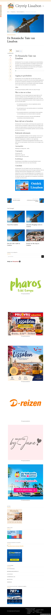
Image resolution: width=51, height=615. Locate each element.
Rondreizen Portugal (30, 609)
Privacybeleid (17, 611)
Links (33, 612)
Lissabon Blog (10, 576)
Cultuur (9, 574)
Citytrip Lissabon (28, 6)
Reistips (9, 579)
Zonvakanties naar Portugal (30, 608)
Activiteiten (10, 568)
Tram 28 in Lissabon (12, 224)
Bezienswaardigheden (11, 34)
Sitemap (28, 613)
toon (20, 51)
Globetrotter (10, 53)
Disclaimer (29, 612)
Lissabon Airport (39, 612)
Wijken (8, 582)
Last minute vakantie (40, 609)
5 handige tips (29, 611)
